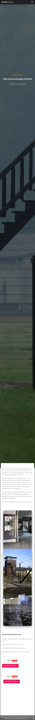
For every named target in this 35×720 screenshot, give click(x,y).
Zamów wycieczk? (11, 665)
